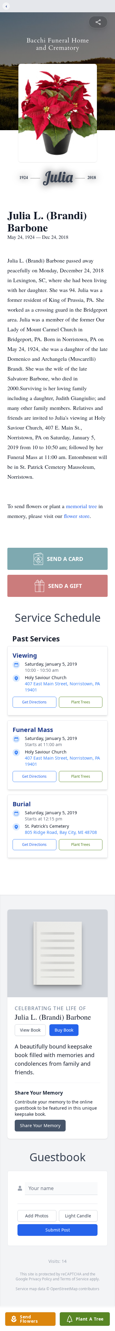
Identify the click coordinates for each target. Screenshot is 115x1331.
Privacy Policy (40, 1279)
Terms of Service (74, 1279)
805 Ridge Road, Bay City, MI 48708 (61, 832)
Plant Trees (80, 702)
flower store (77, 516)
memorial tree (81, 506)
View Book (30, 1030)
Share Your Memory (40, 1125)
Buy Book (64, 1030)
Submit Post (57, 1230)
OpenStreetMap (64, 1288)
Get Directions (34, 702)
